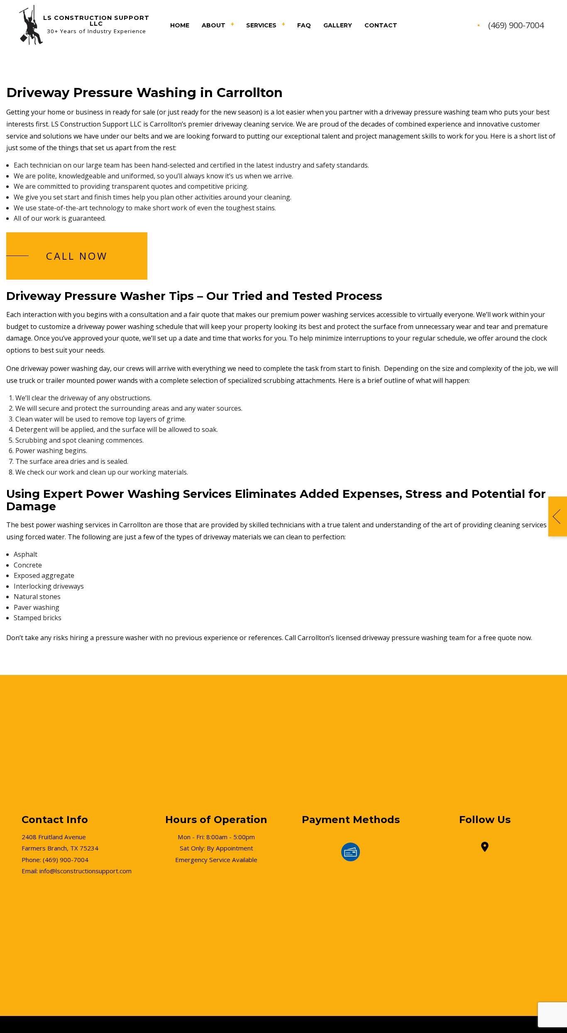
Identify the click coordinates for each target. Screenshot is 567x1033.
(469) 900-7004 (516, 25)
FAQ (304, 25)
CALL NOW (77, 256)
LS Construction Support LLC (96, 20)
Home (179, 25)
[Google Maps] (484, 848)
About (213, 25)
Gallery (337, 25)
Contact (380, 25)
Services (261, 25)
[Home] (30, 24)
